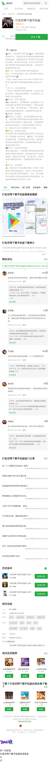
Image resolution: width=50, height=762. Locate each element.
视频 (45, 187)
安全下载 (35, 36)
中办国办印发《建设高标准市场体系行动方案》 (16, 515)
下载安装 (32, 27)
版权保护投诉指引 (25, 721)
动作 (35, 622)
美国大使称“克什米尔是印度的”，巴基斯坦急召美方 (16, 475)
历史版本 (37, 187)
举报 (1, 758)
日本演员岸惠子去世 (11, 556)
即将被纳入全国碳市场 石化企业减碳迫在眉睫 (16, 495)
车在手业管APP (41, 702)
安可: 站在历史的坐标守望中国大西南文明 (16, 546)
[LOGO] (7, 3)
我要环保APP (25, 702)
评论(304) (15, 187)
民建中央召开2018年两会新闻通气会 (16, 535)
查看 (9, 675)
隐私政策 (11, 641)
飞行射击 (23, 628)
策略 (32, 628)
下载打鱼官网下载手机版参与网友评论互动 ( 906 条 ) (25, 266)
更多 (46, 259)
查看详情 (41, 576)
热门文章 (26, 187)
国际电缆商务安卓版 (25, 669)
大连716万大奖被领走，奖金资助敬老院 (16, 505)
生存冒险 (13, 622)
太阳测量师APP (9, 669)
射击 (11, 617)
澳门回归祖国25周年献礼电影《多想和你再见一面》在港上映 (16, 525)
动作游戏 (20, 617)
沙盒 (39, 628)
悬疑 (22, 622)
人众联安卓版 (41, 669)
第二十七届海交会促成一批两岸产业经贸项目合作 (16, 465)
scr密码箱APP (9, 702)
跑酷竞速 (41, 617)
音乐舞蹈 (13, 628)
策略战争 (30, 617)
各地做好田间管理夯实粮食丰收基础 (16, 485)
